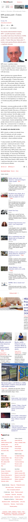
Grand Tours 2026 (19, 450)
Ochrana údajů (21, 513)
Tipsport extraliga (5, 459)
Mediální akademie (6, 513)
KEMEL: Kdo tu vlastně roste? (17, 282)
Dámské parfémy (15, 501)
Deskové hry (6, 504)
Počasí (10, 183)
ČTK (6, 21)
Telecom (13, 171)
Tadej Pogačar (18, 446)
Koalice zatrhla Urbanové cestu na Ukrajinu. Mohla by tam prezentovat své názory (20, 345)
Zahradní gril (17, 496)
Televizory (13, 504)
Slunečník (13, 494)
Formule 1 (3, 463)
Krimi (10, 200)
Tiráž (23, 511)
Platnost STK (18, 481)
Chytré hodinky (19, 504)
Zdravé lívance (18, 459)
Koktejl (10, 256)
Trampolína (7, 494)
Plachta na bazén (19, 492)
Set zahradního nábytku (7, 496)
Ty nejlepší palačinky (19, 455)
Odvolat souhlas (7, 514)
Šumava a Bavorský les (6, 475)
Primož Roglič (18, 448)
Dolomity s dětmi (5, 481)
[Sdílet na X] (26, 166)
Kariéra (19, 511)
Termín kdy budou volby (6, 446)
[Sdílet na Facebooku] (24, 166)
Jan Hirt (16, 444)
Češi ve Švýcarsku (5, 477)
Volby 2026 (3, 440)
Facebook (5, 511)
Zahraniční (11, 241)
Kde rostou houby (10, 487)
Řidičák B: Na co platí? (20, 477)
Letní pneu (22, 501)
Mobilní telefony (19, 499)
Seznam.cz (19, 2)
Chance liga (4, 455)
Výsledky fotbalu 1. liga (6, 457)
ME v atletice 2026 (5, 461)
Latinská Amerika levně (6, 479)
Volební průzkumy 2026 (6, 442)
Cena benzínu (18, 487)
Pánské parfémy (13, 506)
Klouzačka (19, 494)
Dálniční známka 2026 (20, 473)
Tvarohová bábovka (19, 461)
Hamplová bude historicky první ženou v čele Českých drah (17, 223)
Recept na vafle (18, 463)
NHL (2, 465)
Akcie (17, 171)
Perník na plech (18, 465)
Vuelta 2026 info (18, 440)
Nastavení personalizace (18, 514)
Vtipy (10, 284)
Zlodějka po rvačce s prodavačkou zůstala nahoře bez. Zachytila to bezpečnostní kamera (17, 253)
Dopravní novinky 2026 (20, 475)
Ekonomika (11, 226)
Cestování (11, 272)
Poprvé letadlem (5, 473)
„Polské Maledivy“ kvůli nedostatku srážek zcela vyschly (17, 268)
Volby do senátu (4, 448)
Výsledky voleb (4, 444)
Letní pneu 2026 (18, 471)
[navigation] (2, 2)
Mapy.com (13, 485)
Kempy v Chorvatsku (6, 471)
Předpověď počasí (20, 485)
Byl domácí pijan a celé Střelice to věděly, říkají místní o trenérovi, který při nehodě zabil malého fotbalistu (13, 384)
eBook (4, 25)
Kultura (10, 212)
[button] (14, 54)
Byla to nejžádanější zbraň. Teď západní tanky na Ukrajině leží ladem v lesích (17, 238)
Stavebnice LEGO (6, 501)
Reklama (14, 511)
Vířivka (22, 496)
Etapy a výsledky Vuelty (20, 442)
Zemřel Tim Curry (13, 210)
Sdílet (9, 25)
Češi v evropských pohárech (13, 489)
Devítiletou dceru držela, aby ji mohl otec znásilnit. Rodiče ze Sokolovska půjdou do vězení (17, 195)
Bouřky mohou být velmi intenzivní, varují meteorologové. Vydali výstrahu (17, 179)
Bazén (12, 492)
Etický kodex (14, 513)
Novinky (2, 21)
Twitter (9, 511)
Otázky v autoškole (19, 479)
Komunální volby (5, 450)
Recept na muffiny (19, 457)
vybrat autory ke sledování (6, 22)
